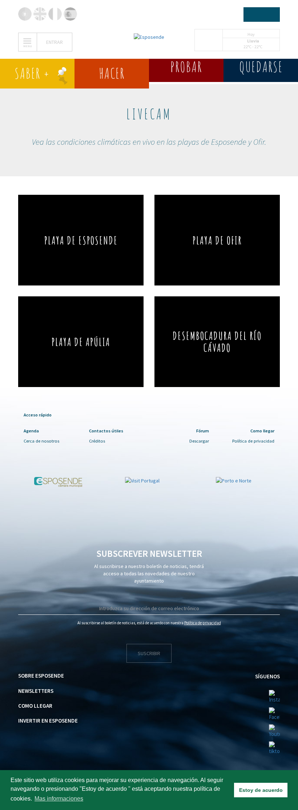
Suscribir (149, 653)
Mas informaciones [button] (59, 798)
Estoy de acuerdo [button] (261, 790)
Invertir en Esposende (48, 720)
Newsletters (35, 690)
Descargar (199, 441)
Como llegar (35, 705)
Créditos (97, 441)
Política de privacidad (253, 441)
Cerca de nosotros (41, 441)
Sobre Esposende (41, 675)
